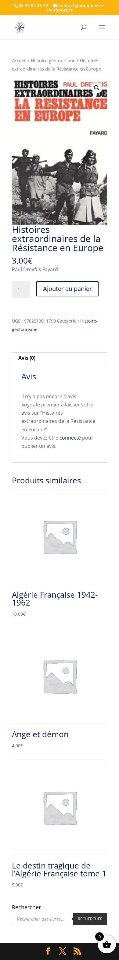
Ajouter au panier (67, 289)
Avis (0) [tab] (26, 357)
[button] (96, 87)
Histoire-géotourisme (53, 60)
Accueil (19, 60)
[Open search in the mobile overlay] (59, 919)
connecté (70, 437)
